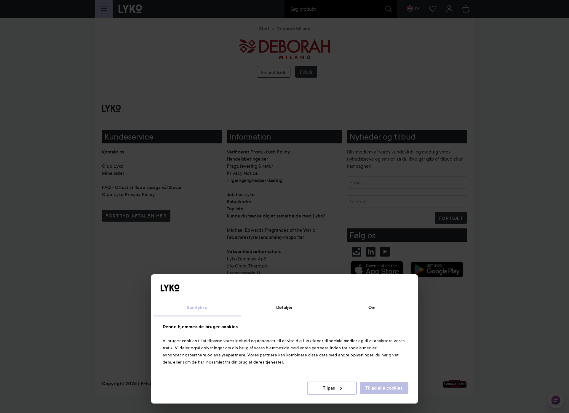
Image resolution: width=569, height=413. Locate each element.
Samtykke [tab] (197, 307)
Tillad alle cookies (383, 388)
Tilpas (329, 388)
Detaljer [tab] (284, 307)
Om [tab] (371, 307)
